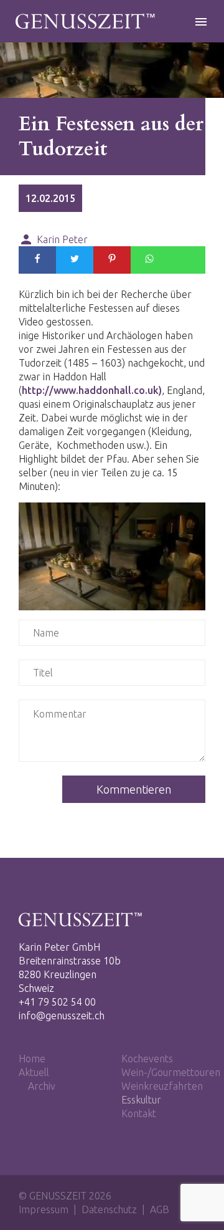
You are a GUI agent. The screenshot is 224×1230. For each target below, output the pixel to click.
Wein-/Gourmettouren (170, 1072)
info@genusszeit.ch (62, 1015)
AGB (159, 1209)
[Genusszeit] (86, 25)
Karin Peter (53, 239)
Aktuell (34, 1072)
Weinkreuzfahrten (162, 1086)
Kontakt (138, 1113)
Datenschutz (109, 1209)
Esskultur (141, 1099)
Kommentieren (133, 789)
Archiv (41, 1086)
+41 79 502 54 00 (57, 1001)
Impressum (43, 1209)
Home (32, 1058)
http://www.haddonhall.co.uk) (92, 390)
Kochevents (147, 1058)
